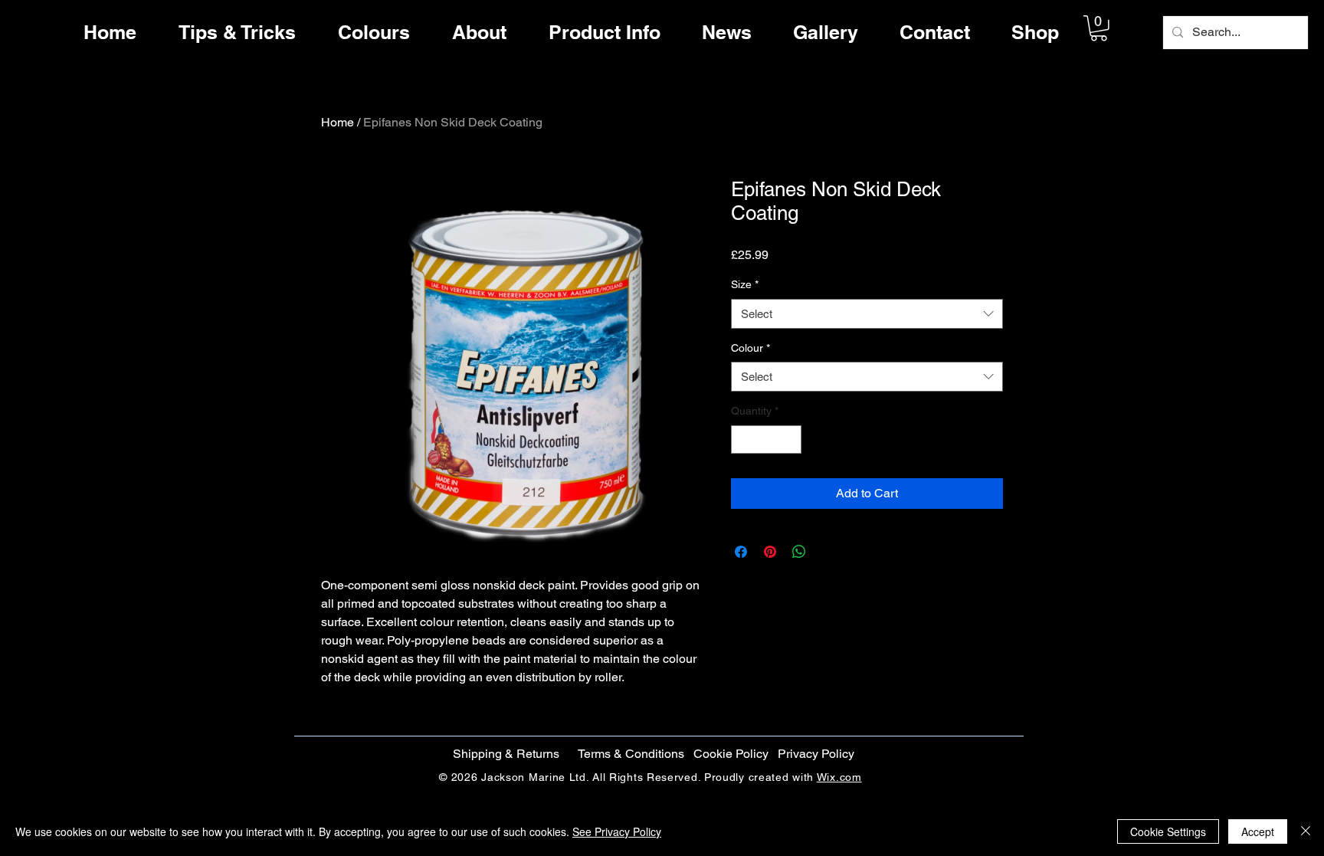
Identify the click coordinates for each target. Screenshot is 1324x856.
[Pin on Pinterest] (770, 552)
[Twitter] (1272, 423)
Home (337, 122)
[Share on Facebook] (741, 552)
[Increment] (789, 439)
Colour (750, 348)
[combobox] (867, 314)
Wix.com (839, 777)
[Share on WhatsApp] (799, 552)
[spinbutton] (766, 439)
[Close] (1305, 831)
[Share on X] (828, 552)
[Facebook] (1272, 391)
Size (745, 284)
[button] (1098, 28)
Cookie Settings (1168, 831)
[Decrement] (742, 439)
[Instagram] (1272, 455)
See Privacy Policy (616, 831)
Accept (1257, 831)
